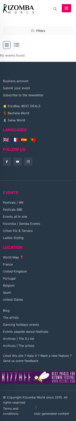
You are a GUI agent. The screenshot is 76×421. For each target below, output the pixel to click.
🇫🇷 (15, 140)
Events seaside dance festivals (25, 332)
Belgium (9, 285)
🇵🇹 (33, 140)
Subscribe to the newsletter (23, 95)
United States (13, 299)
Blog (6, 310)
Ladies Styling (13, 238)
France (8, 264)
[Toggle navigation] (66, 8)
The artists (11, 317)
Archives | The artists (18, 346)
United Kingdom (15, 271)
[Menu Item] (38, 377)
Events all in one (15, 217)
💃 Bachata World (16, 113)
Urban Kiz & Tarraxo (18, 231)
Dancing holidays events (21, 325)
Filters (40, 31)
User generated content (51, 414)
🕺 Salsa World (14, 120)
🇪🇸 (24, 140)
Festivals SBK (12, 209)
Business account (15, 81)
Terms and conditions (10, 411)
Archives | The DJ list (18, 339)
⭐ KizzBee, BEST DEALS (21, 106)
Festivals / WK (13, 202)
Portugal (9, 278)
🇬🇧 (6, 140)
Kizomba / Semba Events (21, 224)
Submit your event (16, 88)
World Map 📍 (13, 257)
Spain (7, 292)
